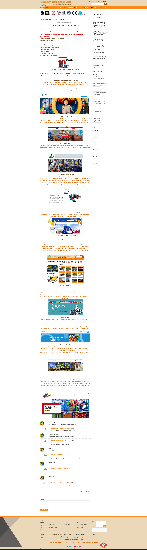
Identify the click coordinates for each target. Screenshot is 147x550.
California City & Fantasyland (82, 522)
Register (98, 1)
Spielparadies (102, 107)
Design (41, 518)
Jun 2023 (95, 144)
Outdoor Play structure (96, 118)
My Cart (104, 7)
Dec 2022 (95, 156)
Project (87, 7)
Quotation (42, 529)
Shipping (42, 535)
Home (41, 17)
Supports (42, 534)
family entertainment (96, 83)
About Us (59, 7)
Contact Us (96, 7)
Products (78, 7)
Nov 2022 (95, 158)
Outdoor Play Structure (97, 116)
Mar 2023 (95, 151)
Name (41, 505)
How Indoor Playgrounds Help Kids (98, 78)
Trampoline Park (66, 521)
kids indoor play (103, 83)
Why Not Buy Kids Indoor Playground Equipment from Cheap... (98, 41)
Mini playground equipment (81, 521)
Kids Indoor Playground (97, 111)
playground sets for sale (97, 96)
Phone (75, 505)
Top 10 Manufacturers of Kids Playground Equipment (99, 125)
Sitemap (90, 536)
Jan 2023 (95, 154)
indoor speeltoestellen (96, 106)
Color (41, 525)
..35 (86, 491)
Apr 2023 (95, 149)
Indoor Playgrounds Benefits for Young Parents (99, 104)
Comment (42, 499)
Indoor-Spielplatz (96, 107)
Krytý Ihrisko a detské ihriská (97, 113)
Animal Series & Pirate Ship (82, 524)
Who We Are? (43, 520)
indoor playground (96, 92)
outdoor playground (96, 99)
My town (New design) (53, 521)
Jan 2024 (95, 135)
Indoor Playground (96, 87)
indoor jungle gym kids (97, 90)
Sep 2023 (95, 137)
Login (95, 1)
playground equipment (97, 101)
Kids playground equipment (97, 94)
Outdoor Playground (63, 534)
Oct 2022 (95, 161)
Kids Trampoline (66, 522)
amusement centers (96, 81)
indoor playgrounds (103, 92)
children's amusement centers (98, 85)
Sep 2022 (95, 163)
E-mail (58, 505)
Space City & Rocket (80, 527)
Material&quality (43, 523)
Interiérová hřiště (96, 109)
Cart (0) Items (104, 1)
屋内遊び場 (95, 127)
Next (89, 491)
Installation (42, 522)
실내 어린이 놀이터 (101, 127)
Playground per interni (96, 123)
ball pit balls (103, 101)
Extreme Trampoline (66, 524)
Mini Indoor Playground (53, 527)
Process (41, 527)
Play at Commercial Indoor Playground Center (99, 121)
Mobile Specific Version (91, 534)
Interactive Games (52, 524)
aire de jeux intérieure (96, 76)
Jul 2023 (95, 142)
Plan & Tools (69, 7)
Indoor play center (52, 522)
